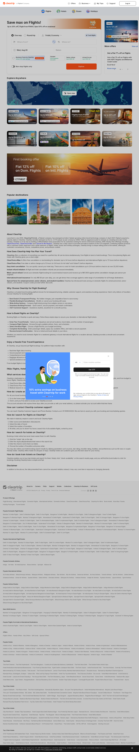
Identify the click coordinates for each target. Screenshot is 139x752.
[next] (68, 376)
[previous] (28, 376)
